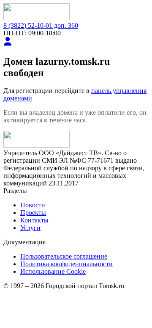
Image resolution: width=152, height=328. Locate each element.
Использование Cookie (53, 271)
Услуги (30, 227)
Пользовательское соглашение (63, 256)
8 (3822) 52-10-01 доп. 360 (40, 25)
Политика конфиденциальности (66, 263)
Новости (32, 205)
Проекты (33, 212)
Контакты (34, 220)
